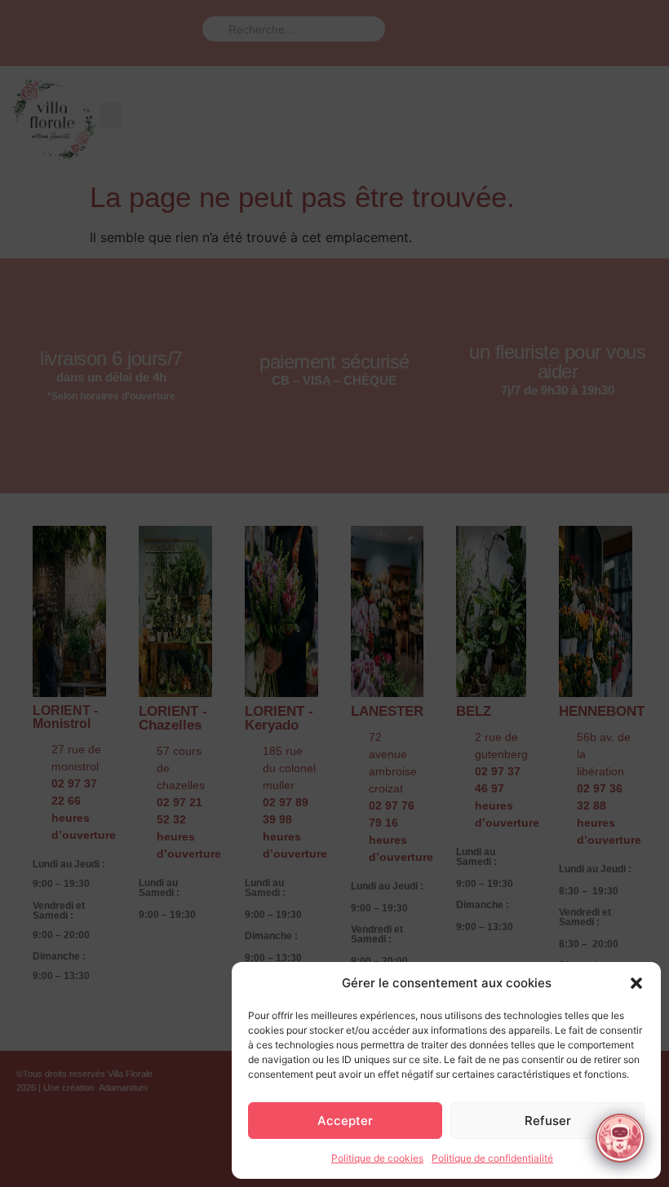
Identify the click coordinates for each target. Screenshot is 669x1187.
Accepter (345, 1120)
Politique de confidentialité (492, 1158)
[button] (636, 983)
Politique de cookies (377, 1158)
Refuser (548, 1120)
